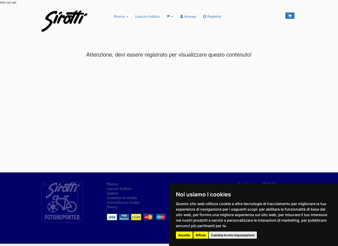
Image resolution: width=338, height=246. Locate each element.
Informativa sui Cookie (123, 202)
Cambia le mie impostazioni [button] (233, 235)
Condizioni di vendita (122, 197)
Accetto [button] (184, 235)
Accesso (189, 16)
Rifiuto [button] (201, 235)
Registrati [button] (213, 16)
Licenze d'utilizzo (147, 16)
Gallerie (112, 193)
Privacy (112, 207)
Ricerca (120, 16)
